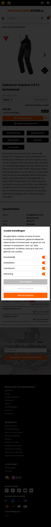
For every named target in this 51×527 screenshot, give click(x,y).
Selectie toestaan (25, 288)
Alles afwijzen (25, 281)
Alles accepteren (25, 295)
